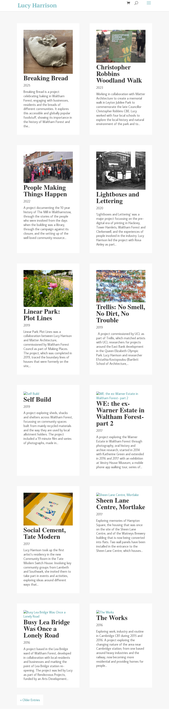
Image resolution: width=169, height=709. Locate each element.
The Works (111, 617)
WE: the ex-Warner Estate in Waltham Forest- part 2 (120, 413)
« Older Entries (30, 700)
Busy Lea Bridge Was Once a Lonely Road (46, 628)
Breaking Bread (45, 78)
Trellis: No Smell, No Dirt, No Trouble (120, 313)
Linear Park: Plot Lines (41, 314)
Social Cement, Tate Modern (44, 533)
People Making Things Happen (45, 190)
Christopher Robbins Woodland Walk (119, 73)
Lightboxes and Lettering (117, 197)
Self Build (37, 399)
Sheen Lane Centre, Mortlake (120, 503)
